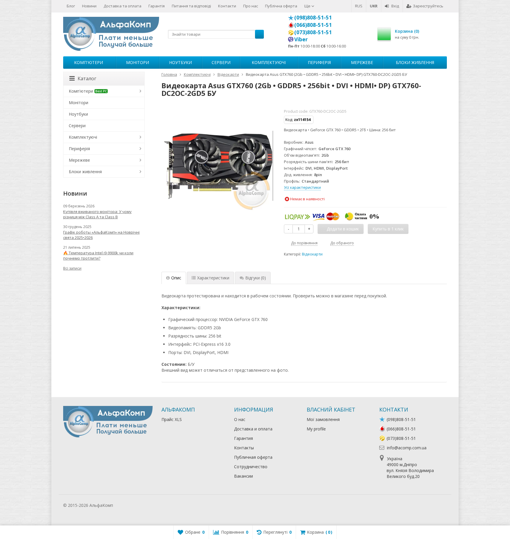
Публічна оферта (281, 6)
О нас (239, 419)
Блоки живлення (415, 62)
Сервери (221, 62)
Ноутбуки (180, 62)
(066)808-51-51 (313, 24)
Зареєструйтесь (428, 6)
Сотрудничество (250, 466)
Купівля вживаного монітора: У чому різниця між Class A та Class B (97, 214)
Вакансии (243, 476)
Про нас (250, 6)
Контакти (227, 6)
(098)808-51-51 (313, 17)
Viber (301, 39)
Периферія (319, 62)
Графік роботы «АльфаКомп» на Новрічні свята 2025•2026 (101, 235)
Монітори (137, 62)
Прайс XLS (171, 419)
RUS (358, 6)
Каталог (87, 78)
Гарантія (156, 6)
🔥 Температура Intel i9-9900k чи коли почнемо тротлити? (98, 255)
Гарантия (243, 438)
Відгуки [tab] (255, 278)
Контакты (244, 447)
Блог (71, 6)
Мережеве (362, 62)
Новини (89, 6)
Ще (307, 6)
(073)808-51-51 (313, 32)
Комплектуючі (269, 62)
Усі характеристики (302, 187)
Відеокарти (312, 254)
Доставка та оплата (122, 6)
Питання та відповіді (191, 6)
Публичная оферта (253, 457)
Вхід (395, 6)
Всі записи (72, 268)
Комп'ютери (88, 62)
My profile (316, 429)
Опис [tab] (176, 278)
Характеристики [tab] (213, 278)
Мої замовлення (323, 419)
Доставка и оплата (253, 429)
